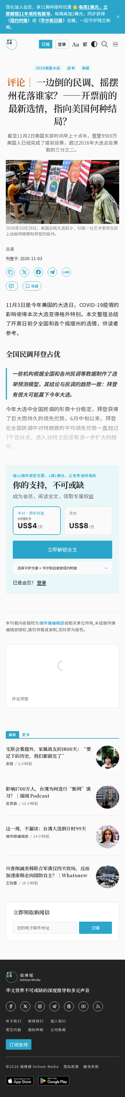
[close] (118, 16)
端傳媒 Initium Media (39, 1066)
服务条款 (91, 1066)
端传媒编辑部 (51, 623)
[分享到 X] (24, 272)
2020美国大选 (47, 67)
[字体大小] (75, 44)
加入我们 (58, 1020)
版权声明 (36, 1029)
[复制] (10, 272)
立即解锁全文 (62, 550)
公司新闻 (58, 1029)
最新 (12, 734)
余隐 (9, 763)
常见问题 (13, 1029)
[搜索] (104, 44)
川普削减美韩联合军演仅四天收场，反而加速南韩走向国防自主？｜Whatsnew (48, 872)
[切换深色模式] (94, 44)
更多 (26, 734)
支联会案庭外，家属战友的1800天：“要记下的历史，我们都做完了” (48, 752)
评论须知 (20, 699)
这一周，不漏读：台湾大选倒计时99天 (46, 828)
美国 (86, 67)
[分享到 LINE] (66, 272)
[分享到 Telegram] (52, 272)
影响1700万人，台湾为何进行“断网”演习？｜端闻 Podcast (48, 792)
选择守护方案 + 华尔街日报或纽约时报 (47, 567)
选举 (71, 67)
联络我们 (36, 1020)
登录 (41, 582)
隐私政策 (71, 1066)
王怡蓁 (11, 883)
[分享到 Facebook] (38, 272)
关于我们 (13, 1020)
